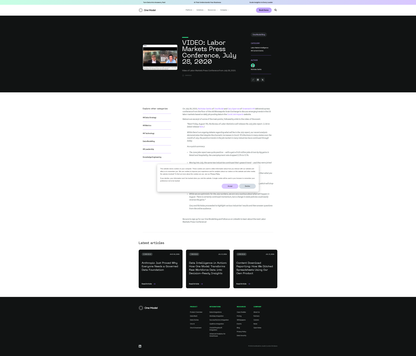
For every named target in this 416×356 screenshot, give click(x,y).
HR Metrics (147, 125)
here (201, 127)
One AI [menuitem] (192, 324)
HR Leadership (148, 149)
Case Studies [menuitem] (241, 312)
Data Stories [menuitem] (194, 320)
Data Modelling (149, 141)
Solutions (200, 10)
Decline (247, 186)
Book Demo (264, 10)
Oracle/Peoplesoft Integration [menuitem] (216, 329)
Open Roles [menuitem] (257, 328)
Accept (230, 186)
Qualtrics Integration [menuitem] (217, 324)
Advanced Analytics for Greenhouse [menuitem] (217, 335)
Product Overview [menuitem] (196, 312)
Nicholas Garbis (205, 109)
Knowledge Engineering (152, 157)
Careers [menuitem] (256, 320)
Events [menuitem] (239, 324)
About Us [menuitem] (257, 312)
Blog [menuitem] (238, 328)
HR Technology (148, 133)
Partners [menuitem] (256, 316)
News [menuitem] (255, 324)
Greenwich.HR (248, 109)
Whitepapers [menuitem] (241, 320)
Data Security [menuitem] (241, 335)
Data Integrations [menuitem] (216, 312)
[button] (275, 10)
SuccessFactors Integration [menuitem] (219, 320)
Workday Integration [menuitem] (217, 316)
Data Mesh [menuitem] (193, 316)
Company (223, 10)
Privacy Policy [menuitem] (241, 331)
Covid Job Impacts (235, 114)
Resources (212, 10)
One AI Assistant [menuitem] (196, 328)
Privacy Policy (215, 174)
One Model (219, 109)
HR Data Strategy (149, 118)
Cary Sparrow (234, 109)
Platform (189, 10)
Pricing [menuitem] (239, 316)
